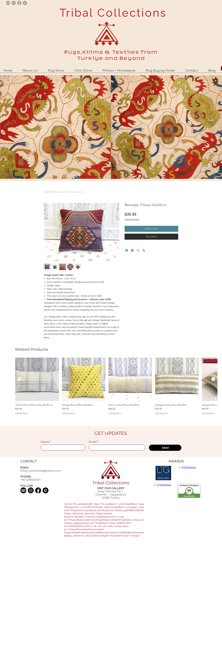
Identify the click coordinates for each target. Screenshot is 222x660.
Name (46, 441)
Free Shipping (132, 219)
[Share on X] (144, 250)
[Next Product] (213, 379)
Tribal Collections (111, 12)
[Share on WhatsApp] (138, 250)
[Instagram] (31, 490)
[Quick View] (37, 379)
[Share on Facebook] (126, 250)
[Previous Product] (19, 379)
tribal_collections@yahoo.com (40, 470)
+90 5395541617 (30, 479)
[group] (116, 391)
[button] (56, 70)
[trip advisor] (8, 3)
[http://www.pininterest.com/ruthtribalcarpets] (25, 3)
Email (93, 441)
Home (47, 191)
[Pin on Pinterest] (132, 250)
